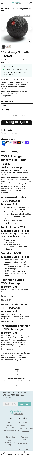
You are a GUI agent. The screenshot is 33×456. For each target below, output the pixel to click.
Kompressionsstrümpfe (12, 434)
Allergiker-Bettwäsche (9, 426)
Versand (12, 60)
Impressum (23, 422)
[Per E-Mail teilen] (15, 133)
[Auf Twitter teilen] (5, 133)
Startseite (5, 8)
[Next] (30, 28)
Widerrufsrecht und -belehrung (23, 433)
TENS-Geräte (9, 437)
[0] (29, 3)
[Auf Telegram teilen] (12, 133)
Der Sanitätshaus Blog (9, 442)
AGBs (23, 425)
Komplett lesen (7, 96)
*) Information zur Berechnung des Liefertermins (23, 440)
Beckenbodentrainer (11, 431)
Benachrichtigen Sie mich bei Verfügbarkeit (16, 123)
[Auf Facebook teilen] (2, 133)
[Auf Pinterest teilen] (9, 133)
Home (9, 422)
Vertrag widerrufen (23, 448)
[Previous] (2, 28)
